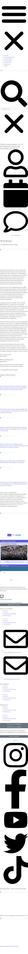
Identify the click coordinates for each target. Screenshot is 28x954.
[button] (14, 28)
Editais (6, 66)
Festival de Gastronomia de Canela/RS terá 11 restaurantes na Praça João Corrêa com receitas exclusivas (13, 410)
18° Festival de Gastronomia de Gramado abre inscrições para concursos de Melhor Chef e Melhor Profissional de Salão (13, 387)
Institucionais (7, 62)
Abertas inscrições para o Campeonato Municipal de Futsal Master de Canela (12, 461)
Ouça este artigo (7, 241)
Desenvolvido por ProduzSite (9, 946)
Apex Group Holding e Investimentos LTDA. (14, 915)
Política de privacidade (9, 614)
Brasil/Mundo (8, 60)
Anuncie (5, 612)
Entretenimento (8, 59)
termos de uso (18, 504)
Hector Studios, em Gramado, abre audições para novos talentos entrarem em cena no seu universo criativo (14, 445)
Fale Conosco (6, 615)
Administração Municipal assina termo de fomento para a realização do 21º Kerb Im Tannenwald (13, 429)
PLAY (9, 535)
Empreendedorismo (9, 57)
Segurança (7, 64)
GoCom (5, 610)
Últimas (6, 55)
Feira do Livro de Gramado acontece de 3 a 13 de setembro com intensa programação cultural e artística (13, 483)
